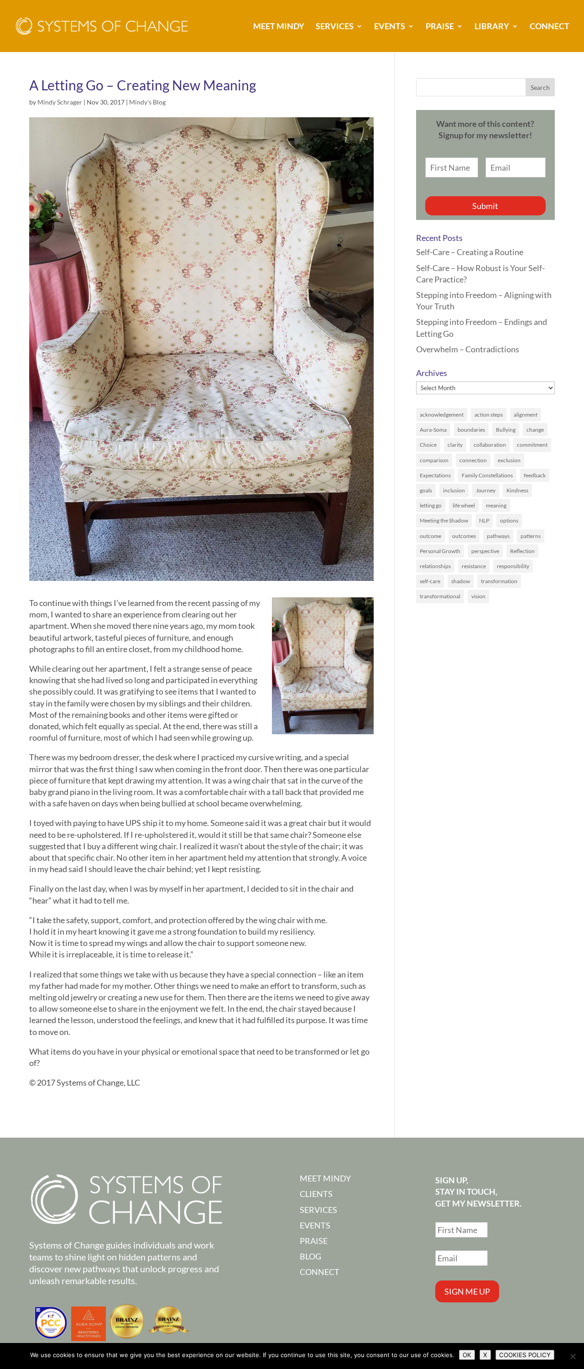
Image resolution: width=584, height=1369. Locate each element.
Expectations (435, 475)
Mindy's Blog (147, 102)
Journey (485, 490)
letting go (431, 505)
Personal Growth (440, 551)
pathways (498, 536)
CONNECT (549, 27)
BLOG (310, 1256)
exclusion (509, 460)
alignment (525, 414)
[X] (572, 1356)
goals (426, 490)
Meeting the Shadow (444, 520)
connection (473, 460)
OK (467, 1355)
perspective (485, 551)
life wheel (464, 505)
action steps (488, 414)
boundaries (471, 429)
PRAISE (440, 27)
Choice (428, 444)
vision (478, 596)
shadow (460, 581)
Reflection (522, 551)
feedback (535, 475)
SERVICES (335, 27)
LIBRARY (491, 27)
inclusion (454, 490)
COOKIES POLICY (525, 1355)
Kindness (517, 490)
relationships (435, 566)
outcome (430, 536)
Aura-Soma (433, 429)
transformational (440, 596)
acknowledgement (442, 414)
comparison (434, 460)
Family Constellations (487, 475)
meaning (496, 505)
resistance (474, 566)
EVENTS (389, 27)
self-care (430, 581)
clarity (455, 444)
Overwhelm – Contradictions (467, 349)
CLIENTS (316, 1194)
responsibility (513, 566)
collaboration (490, 444)
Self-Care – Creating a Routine (469, 252)
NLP (484, 520)
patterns (531, 536)
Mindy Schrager (59, 102)
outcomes (464, 536)
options (509, 520)
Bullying (506, 429)
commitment (532, 444)
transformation (499, 581)
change (535, 429)
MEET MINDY (278, 27)
